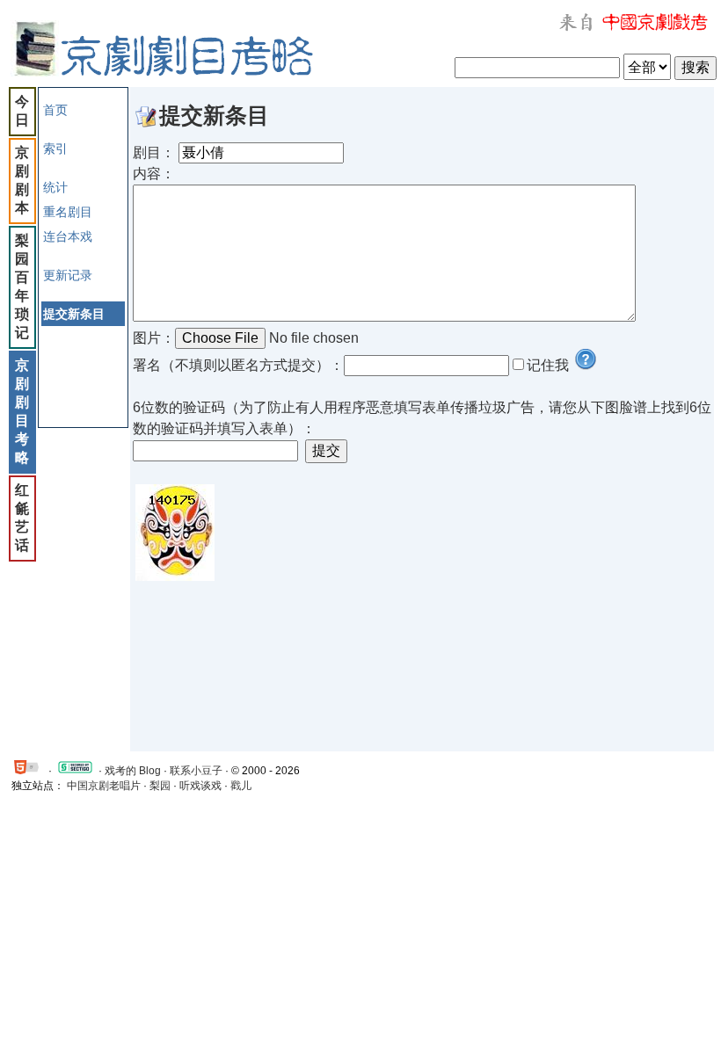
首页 (55, 110)
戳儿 (240, 786)
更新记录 (67, 275)
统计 (55, 187)
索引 (55, 148)
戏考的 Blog (133, 771)
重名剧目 (67, 212)
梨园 (160, 786)
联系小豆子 (196, 771)
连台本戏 (67, 236)
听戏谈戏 (200, 786)
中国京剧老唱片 (104, 786)
